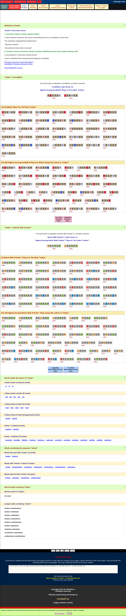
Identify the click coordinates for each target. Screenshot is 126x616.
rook (27, 408)
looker (7, 418)
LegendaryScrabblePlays (67, 219)
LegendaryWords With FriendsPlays (55, 369)
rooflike (92, 440)
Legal (62, 550)
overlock (58, 440)
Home (53, 550)
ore (19, 397)
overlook (67, 440)
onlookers (28, 467)
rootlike (100, 440)
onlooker (49, 440)
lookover (41, 440)
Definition (33, 6)
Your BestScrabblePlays (58, 219)
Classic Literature (6, 1)
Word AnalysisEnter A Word (14, 6)
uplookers (71, 467)
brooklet (8, 440)
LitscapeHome (4, 6)
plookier (75, 440)
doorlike (17, 440)
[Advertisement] (63, 16)
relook (14, 418)
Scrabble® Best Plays (57, 6)
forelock (32, 440)
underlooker (36, 478)
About (57, 550)
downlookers (17, 467)
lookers (8, 429)
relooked (83, 440)
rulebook (107, 440)
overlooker (25, 478)
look (7, 408)
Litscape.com (119, 1)
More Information (59, 613)
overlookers (48, 467)
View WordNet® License (13, 68)
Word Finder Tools (20, 1)
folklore (25, 440)
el (6, 386)
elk (6, 397)
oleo (17, 408)
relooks (16, 429)
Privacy (67, 550)
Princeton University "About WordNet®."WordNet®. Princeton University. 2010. (19, 63)
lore (12, 408)
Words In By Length (101, 6)
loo (14, 397)
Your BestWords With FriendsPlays (71, 369)
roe (23, 397)
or (9, 386)
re (12, 386)
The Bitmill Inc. (63, 599)
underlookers (60, 467)
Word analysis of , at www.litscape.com (63, 578)
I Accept (69, 613)
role (21, 408)
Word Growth (43, 6)
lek (10, 397)
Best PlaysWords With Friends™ (85, 6)
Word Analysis (32, 1)
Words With (72, 6)
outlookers (38, 467)
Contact (72, 550)
